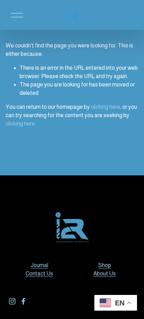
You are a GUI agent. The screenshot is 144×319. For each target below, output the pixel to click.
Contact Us (39, 273)
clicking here (105, 107)
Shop (104, 265)
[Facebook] (23, 301)
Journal (39, 265)
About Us (104, 273)
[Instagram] (12, 301)
